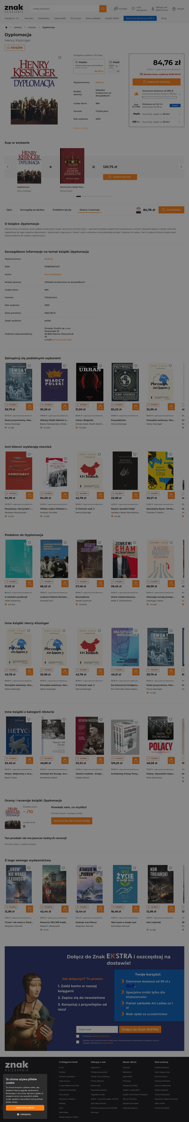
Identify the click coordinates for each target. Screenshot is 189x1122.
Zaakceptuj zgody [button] (25, 1107)
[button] (25, 1114)
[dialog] (25, 1096)
